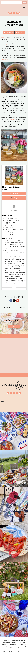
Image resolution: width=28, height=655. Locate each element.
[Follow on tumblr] (17, 13)
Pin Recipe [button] (15, 198)
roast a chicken (6, 45)
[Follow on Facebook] (11, 13)
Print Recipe (20, 32)
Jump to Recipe (9, 32)
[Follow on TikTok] (19, 13)
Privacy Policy (22, 651)
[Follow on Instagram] (9, 13)
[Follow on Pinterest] (14, 13)
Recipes (21, 28)
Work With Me (5, 404)
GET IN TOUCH (14, 327)
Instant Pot (15, 28)
